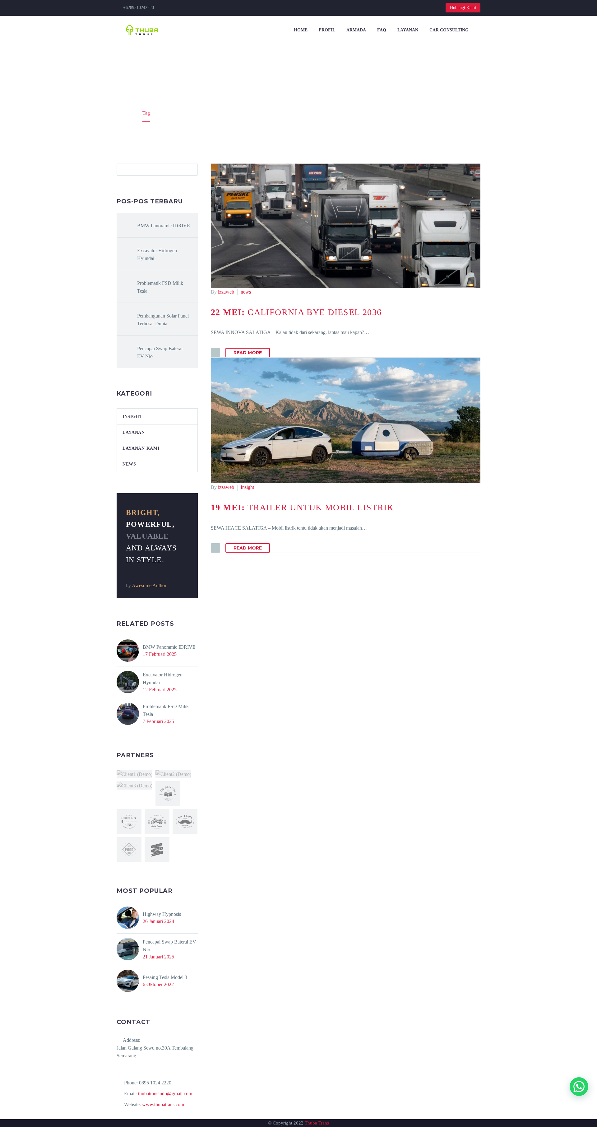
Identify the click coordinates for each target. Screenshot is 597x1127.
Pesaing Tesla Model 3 (165, 977)
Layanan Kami (141, 448)
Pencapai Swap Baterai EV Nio (160, 352)
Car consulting (449, 30)
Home (301, 30)
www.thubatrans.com (163, 1104)
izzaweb (226, 292)
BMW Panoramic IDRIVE (163, 225)
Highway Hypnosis (162, 914)
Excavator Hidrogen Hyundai (157, 254)
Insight (247, 487)
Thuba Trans (317, 1122)
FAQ (381, 30)
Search (191, 169)
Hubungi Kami (463, 7)
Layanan (407, 30)
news (246, 292)
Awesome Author (149, 585)
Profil (327, 30)
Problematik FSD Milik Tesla (160, 287)
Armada (356, 30)
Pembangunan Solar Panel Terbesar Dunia (163, 319)
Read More (248, 352)
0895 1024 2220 (155, 1082)
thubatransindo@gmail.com (165, 1093)
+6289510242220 (138, 7)
